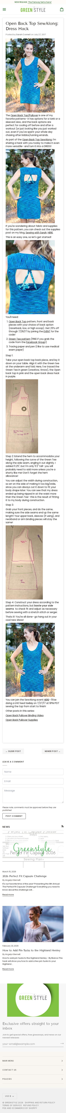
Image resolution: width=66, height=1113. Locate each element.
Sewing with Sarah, (36, 232)
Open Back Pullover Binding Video (25, 715)
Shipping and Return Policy (40, 1102)
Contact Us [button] (9, 1070)
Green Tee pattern (19, 339)
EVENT (47, 331)
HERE (50, 232)
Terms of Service (12, 1105)
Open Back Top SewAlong (37, 139)
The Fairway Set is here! (40, 2)
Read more (8, 894)
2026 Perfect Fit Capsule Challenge (24, 876)
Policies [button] (7, 1079)
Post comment (14, 816)
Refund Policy (31, 1105)
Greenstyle (11, 1102)
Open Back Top (17, 321)
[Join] (61, 1043)
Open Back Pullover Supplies (22, 720)
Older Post (13, 751)
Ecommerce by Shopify (24, 1108)
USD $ (8, 1096)
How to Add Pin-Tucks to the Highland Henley (31, 950)
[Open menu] (7, 9)
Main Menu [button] (8, 1060)
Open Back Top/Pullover (24, 115)
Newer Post (52, 751)
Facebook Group (35, 342)
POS (4, 1108)
